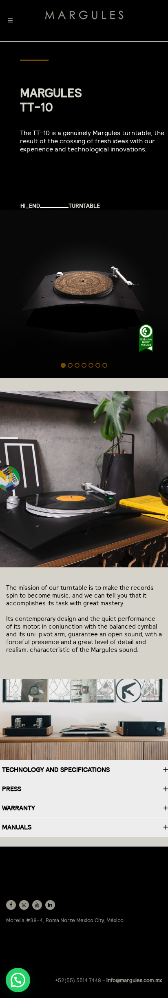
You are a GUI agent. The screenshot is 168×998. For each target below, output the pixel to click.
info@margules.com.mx (134, 980)
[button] (18, 980)
